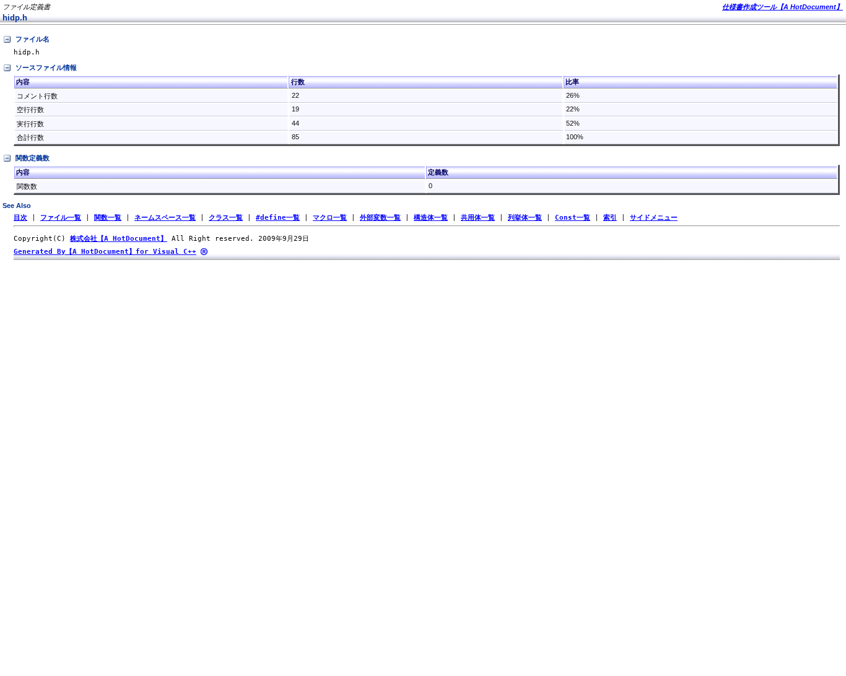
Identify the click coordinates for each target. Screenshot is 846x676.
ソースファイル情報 (46, 67)
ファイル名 (32, 39)
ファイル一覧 (60, 218)
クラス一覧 (226, 218)
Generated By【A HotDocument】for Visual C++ (105, 252)
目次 (20, 218)
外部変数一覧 (380, 218)
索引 (610, 218)
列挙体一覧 (525, 218)
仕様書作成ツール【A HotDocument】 (782, 7)
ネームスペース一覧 (165, 218)
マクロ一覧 (330, 218)
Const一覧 (572, 218)
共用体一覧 (478, 218)
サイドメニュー (654, 218)
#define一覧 (278, 218)
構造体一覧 (431, 218)
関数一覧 (107, 218)
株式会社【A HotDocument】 (118, 239)
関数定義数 (32, 158)
